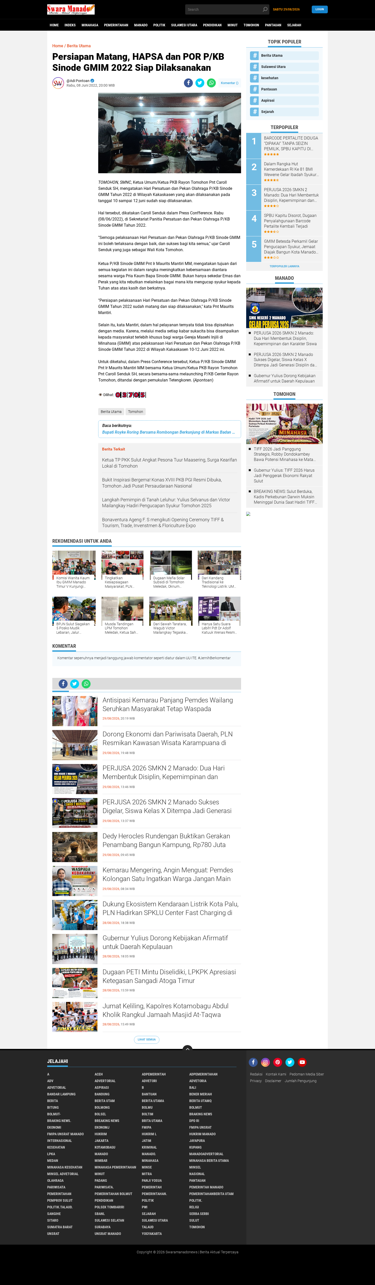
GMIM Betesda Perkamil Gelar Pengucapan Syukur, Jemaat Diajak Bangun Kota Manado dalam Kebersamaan (291, 247)
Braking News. (59, 1121)
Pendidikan (212, 25)
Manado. (149, 1154)
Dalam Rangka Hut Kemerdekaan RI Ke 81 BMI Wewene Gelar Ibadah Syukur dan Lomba (290, 169)
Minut (233, 25)
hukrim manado (202, 1134)
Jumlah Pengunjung (301, 1081)
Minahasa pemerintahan (115, 1167)
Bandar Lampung (61, 1094)
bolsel (100, 1114)
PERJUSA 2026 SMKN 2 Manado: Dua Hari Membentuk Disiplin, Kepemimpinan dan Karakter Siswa (164, 776)
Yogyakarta (152, 1234)
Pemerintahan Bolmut (113, 1194)
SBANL (100, 1214)
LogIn (320, 9)
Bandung (102, 1094)
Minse (147, 1167)
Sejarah (294, 25)
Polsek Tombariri (109, 1207)
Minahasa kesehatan (64, 1167)
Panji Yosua (152, 1180)
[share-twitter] (199, 82)
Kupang (195, 1147)
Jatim (146, 1141)
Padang (101, 1180)
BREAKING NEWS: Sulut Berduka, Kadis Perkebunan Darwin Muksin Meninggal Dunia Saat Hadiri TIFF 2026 (284, 497)
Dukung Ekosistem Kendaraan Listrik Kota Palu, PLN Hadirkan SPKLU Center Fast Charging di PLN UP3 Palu (171, 912)
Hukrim (101, 1134)
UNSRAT (53, 1234)
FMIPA (146, 1127)
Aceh (99, 1074)
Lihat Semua (147, 1039)
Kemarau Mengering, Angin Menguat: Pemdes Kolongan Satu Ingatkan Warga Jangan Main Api (168, 878)
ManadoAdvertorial (206, 1154)
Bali (192, 1087)
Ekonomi (54, 1127)
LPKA (51, 1154)
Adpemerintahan (203, 1074)
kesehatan (269, 78)
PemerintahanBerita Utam (211, 1194)
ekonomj (102, 1127)
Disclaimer (273, 1081)
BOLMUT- (54, 1114)
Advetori (149, 1081)
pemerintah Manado (206, 1187)
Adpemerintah (154, 1074)
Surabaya (102, 1227)
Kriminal (149, 1147)
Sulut (194, 1220)
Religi (194, 1207)
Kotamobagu (105, 1147)
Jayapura (197, 1141)
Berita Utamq (200, 1101)
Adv (50, 1081)
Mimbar (101, 1161)
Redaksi (256, 1074)
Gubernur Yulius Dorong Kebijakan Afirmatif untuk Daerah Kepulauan (165, 942)
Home (54, 25)
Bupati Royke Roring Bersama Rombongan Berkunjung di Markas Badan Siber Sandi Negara (169, 432)
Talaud (148, 1227)
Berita (52, 1101)
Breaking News (107, 1121)
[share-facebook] (188, 82)
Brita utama (152, 1121)
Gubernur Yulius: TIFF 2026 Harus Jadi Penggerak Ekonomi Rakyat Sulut (284, 475)
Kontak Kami (276, 1074)
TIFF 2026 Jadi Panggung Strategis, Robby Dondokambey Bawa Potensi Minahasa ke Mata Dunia (283, 454)
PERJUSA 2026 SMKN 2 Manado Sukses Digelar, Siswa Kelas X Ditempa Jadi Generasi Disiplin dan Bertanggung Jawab (167, 810)
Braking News (200, 1114)
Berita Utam (105, 1101)
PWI (144, 1207)
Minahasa (90, 25)
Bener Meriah (200, 1094)
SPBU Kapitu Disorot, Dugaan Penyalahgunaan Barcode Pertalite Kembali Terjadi (290, 221)
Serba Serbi (199, 1214)
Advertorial (105, 1081)
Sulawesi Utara (184, 25)
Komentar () (230, 83)
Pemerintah (152, 1187)
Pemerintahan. (154, 1194)
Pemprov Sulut (60, 1200)
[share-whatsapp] (211, 82)
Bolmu (147, 1107)
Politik (159, 25)
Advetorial (56, 1087)
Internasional (59, 1141)
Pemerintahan (116, 25)
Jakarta (101, 1141)
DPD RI (194, 1121)
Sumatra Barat (60, 1227)
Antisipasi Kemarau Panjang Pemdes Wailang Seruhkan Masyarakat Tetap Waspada (168, 704)
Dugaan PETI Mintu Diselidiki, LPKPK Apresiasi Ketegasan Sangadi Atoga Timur (169, 976)
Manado (140, 25)
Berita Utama (111, 412)
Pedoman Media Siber (307, 1074)
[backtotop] (187, 1050)
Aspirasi (267, 100)
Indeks (70, 25)
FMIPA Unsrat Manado (65, 1134)
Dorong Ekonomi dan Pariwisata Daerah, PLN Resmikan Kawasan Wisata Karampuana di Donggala (168, 742)
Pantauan (273, 25)
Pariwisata (56, 1187)
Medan (52, 1161)
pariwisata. (104, 1187)
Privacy (256, 1081)
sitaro (52, 1220)
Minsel (195, 1167)
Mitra (147, 1174)
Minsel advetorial (63, 1174)
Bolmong (102, 1107)
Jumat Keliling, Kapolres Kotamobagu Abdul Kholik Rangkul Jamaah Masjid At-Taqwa (166, 1010)
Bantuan (149, 1094)
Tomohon (251, 25)
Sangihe (54, 1214)
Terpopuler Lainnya (284, 266)
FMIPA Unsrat (200, 1127)
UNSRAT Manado (108, 1234)
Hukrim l (149, 1134)
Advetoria (197, 1081)
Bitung (53, 1107)
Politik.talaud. (60, 1207)
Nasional (197, 1174)
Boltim (147, 1114)
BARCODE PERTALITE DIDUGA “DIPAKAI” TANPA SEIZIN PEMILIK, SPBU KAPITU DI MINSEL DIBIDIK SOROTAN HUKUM (291, 144)
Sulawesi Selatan (109, 1220)
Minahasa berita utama (209, 1161)
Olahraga (55, 1180)
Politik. (195, 1200)
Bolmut (195, 1107)
